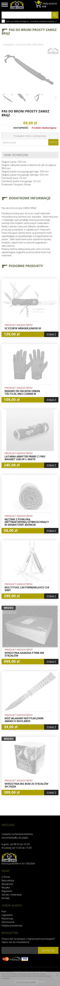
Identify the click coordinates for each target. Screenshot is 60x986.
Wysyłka (6, 887)
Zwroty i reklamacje (12, 894)
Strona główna (9, 44)
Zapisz (53, 142)
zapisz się (48, 950)
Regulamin (7, 891)
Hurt (4, 911)
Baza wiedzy (8, 880)
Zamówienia (8, 921)
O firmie (6, 876)
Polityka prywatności (12, 925)
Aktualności (7, 883)
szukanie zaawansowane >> (43, 21)
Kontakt (5, 898)
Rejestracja (7, 918)
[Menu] (4, 4)
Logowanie (7, 914)
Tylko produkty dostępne (17, 21)
